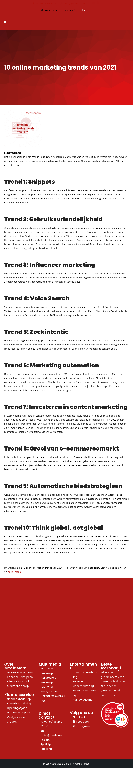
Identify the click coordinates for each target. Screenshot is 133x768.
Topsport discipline (20, 677)
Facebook (82, 721)
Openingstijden (17, 708)
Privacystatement (81, 763)
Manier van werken (20, 672)
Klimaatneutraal (18, 681)
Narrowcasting (82, 699)
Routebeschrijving (19, 703)
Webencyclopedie (19, 712)
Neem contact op (19, 699)
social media (15, 571)
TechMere (83, 9)
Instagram (82, 726)
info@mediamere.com (45, 3)
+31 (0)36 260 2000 (75, 3)
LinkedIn (80, 717)
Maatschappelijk (18, 686)
